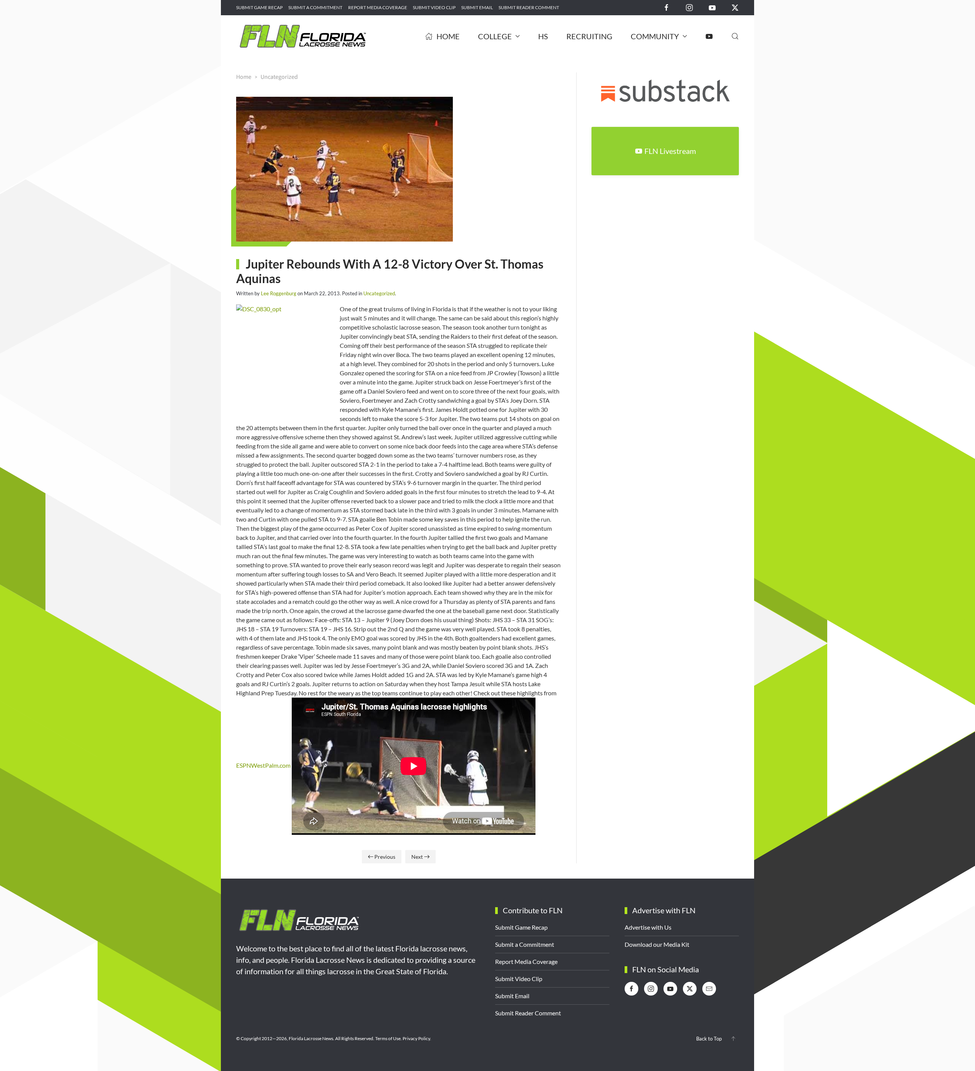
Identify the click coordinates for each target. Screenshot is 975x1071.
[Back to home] (302, 36)
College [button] (495, 36)
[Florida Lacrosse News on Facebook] (666, 7)
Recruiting (589, 36)
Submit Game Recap (259, 7)
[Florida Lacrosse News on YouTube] (712, 7)
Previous (384, 856)
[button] (735, 36)
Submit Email (477, 7)
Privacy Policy (416, 1038)
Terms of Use (388, 1038)
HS (543, 36)
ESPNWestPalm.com (263, 765)
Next (417, 856)
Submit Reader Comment (529, 7)
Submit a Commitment (315, 7)
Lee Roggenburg (278, 293)
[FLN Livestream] (709, 36)
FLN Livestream (670, 150)
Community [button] (655, 36)
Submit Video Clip (434, 7)
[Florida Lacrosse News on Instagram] (689, 7)
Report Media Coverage (377, 7)
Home (448, 36)
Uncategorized (379, 293)
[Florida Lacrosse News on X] (735, 7)
